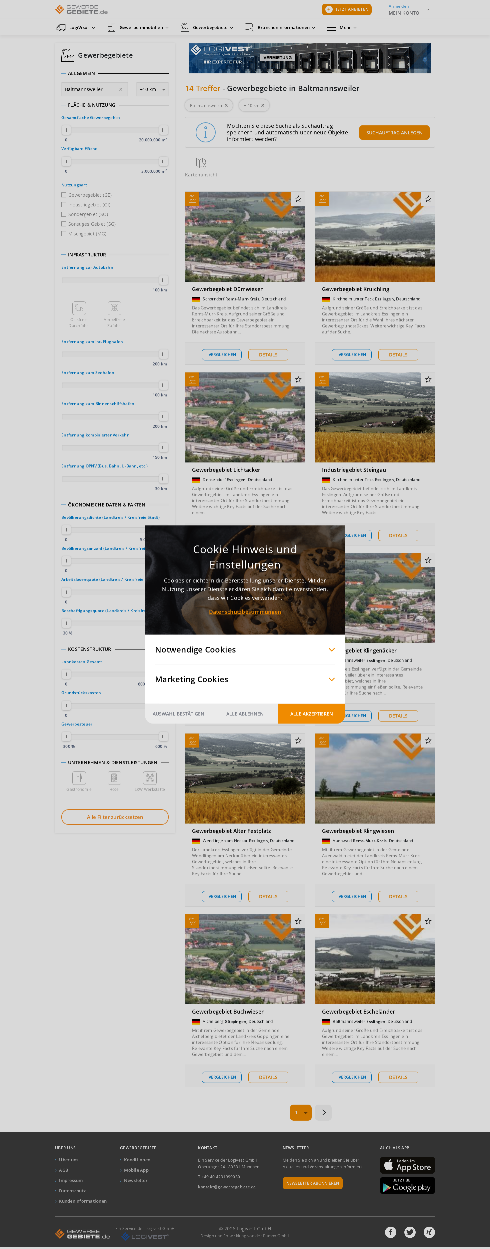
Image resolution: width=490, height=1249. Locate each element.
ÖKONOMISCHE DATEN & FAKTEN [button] (107, 504)
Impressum (71, 1180)
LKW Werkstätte (150, 789)
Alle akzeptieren (311, 714)
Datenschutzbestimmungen (245, 611)
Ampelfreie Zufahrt (114, 322)
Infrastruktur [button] (87, 254)
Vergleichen (222, 354)
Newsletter (136, 1180)
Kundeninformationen (83, 1201)
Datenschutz (72, 1191)
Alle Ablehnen (245, 714)
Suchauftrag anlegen (394, 132)
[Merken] (298, 199)
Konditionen (137, 1160)
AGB (63, 1170)
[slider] (66, 130)
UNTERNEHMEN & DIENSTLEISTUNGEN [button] (113, 762)
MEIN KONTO (404, 13)
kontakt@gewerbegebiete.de (227, 1187)
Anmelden (399, 6)
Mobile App (136, 1170)
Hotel (114, 789)
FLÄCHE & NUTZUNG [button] (91, 105)
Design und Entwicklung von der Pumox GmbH (244, 1236)
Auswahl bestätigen (178, 714)
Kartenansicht (201, 174)
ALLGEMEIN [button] (81, 73)
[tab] (115, 73)
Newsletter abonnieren (312, 1183)
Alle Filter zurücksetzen (115, 817)
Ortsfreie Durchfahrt (79, 322)
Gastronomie (79, 789)
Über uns (68, 1160)
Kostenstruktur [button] (89, 649)
